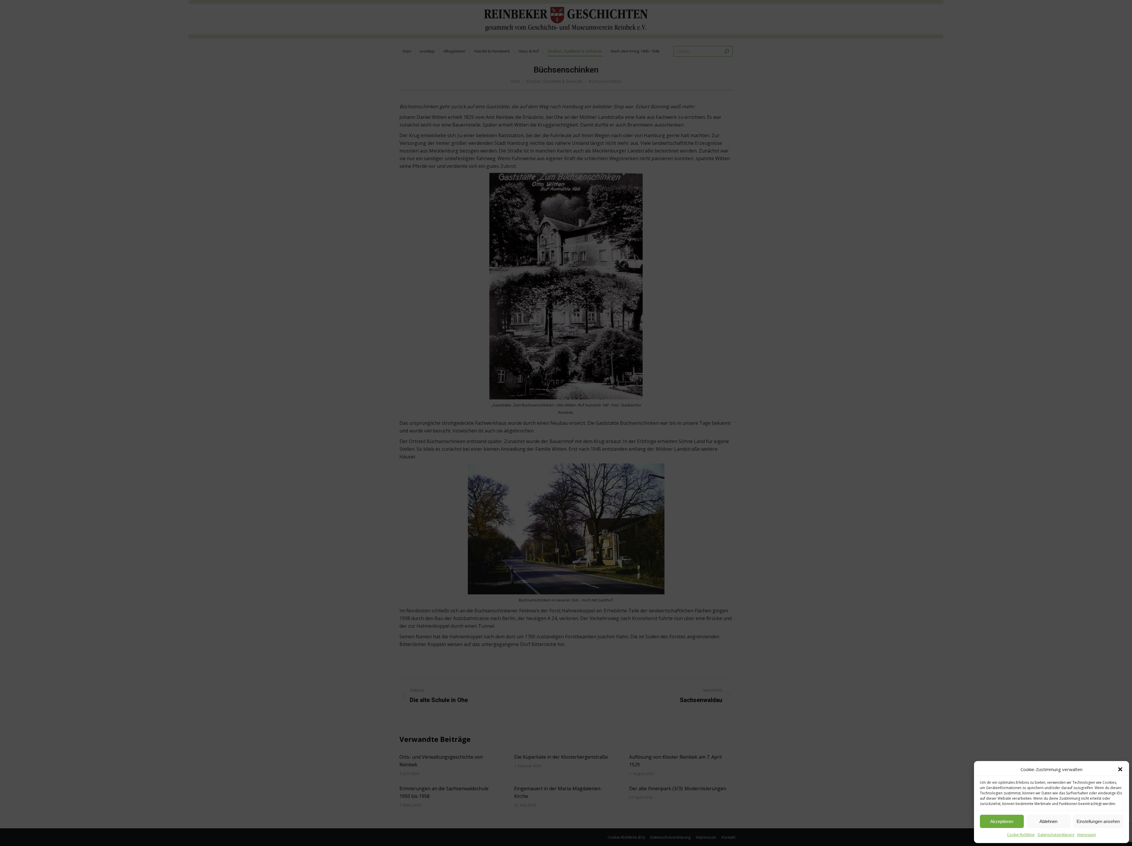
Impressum (1086, 834)
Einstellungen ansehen (1098, 821)
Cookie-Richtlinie (1021, 834)
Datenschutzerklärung (1056, 834)
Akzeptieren (1001, 821)
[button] (1120, 769)
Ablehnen (1048, 821)
